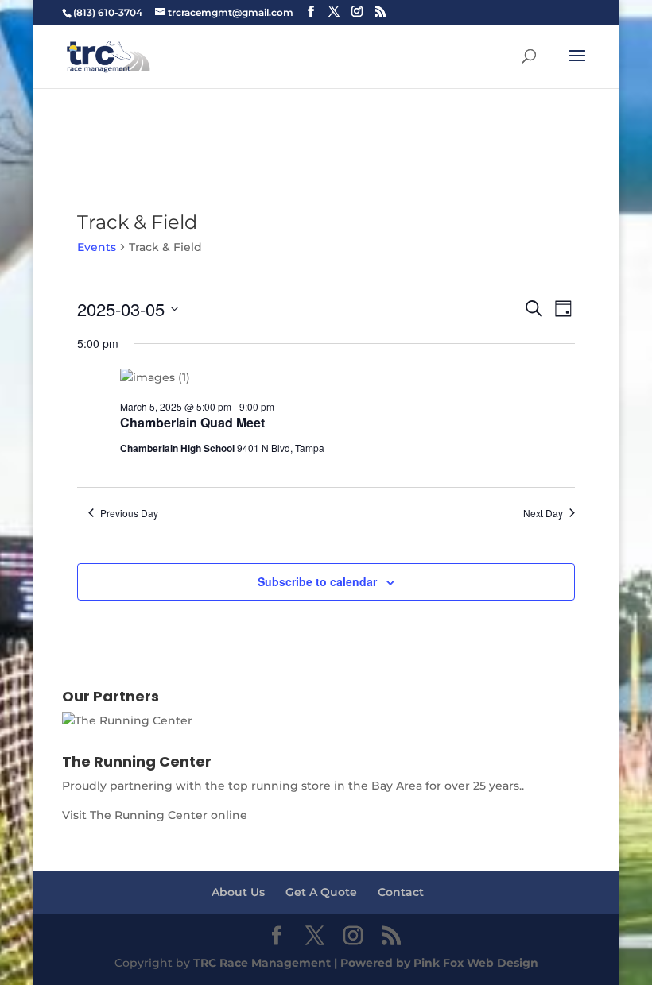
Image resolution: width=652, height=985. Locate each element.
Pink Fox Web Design (475, 963)
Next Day (543, 513)
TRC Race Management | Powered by (303, 963)
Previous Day (129, 513)
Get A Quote (321, 892)
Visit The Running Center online (154, 815)
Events (96, 247)
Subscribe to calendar (317, 581)
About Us (238, 892)
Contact (401, 892)
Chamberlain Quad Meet (192, 422)
